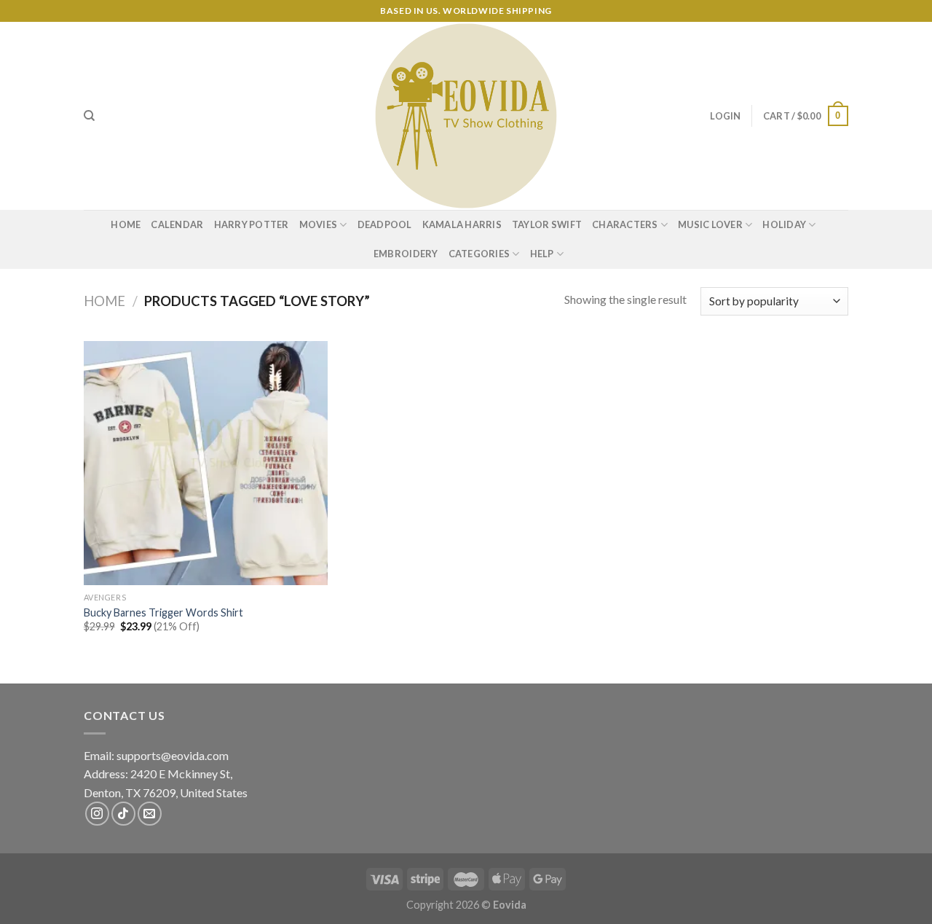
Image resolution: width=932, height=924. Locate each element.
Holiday (784, 224)
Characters (625, 224)
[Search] (89, 116)
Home (126, 224)
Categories (479, 253)
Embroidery (406, 253)
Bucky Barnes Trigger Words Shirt (163, 612)
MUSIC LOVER (710, 224)
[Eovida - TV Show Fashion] (466, 116)
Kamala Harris (462, 224)
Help (542, 253)
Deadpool (385, 224)
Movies (318, 224)
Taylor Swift (547, 224)
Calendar (177, 224)
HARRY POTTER (251, 224)
